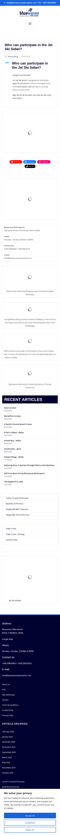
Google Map (7, 639)
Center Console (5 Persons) (17, 498)
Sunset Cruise (11, 539)
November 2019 (8, 767)
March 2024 (7, 757)
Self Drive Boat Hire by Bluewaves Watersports (24, 473)
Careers (5, 700)
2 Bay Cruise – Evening (15, 534)
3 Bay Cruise (11, 528)
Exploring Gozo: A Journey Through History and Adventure (29, 465)
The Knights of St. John (13, 481)
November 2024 (8, 747)
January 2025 (7, 737)
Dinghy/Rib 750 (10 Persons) (17, 515)
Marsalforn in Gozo (12, 416)
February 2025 (8, 731)
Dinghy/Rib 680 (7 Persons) (17, 509)
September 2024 (9, 752)
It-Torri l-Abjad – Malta (14, 432)
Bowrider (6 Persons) (14, 503)
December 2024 (8, 742)
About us (6, 684)
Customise (30, 822)
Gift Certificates (8, 694)
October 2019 (7, 773)
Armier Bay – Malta (12, 440)
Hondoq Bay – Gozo (12, 449)
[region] (30, 812)
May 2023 (6, 762)
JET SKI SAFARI (15, 600)
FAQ (4, 689)
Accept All (30, 815)
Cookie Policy (7, 710)
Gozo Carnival (10, 408)
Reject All (30, 830)
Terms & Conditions (10, 705)
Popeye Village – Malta (14, 457)
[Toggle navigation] (30, 23)
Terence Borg (11, 56)
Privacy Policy (7, 715)
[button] (30, 65)
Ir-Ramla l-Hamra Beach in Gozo (18, 424)
